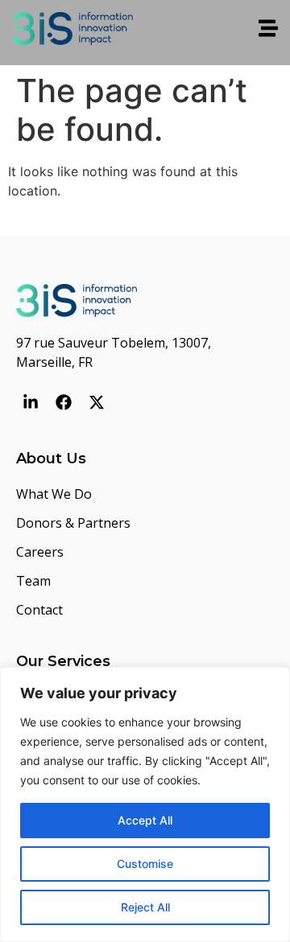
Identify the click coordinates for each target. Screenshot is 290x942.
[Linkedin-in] (30, 402)
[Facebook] (63, 402)
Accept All (145, 820)
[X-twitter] (96, 402)
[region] (145, 804)
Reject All (145, 907)
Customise (145, 863)
